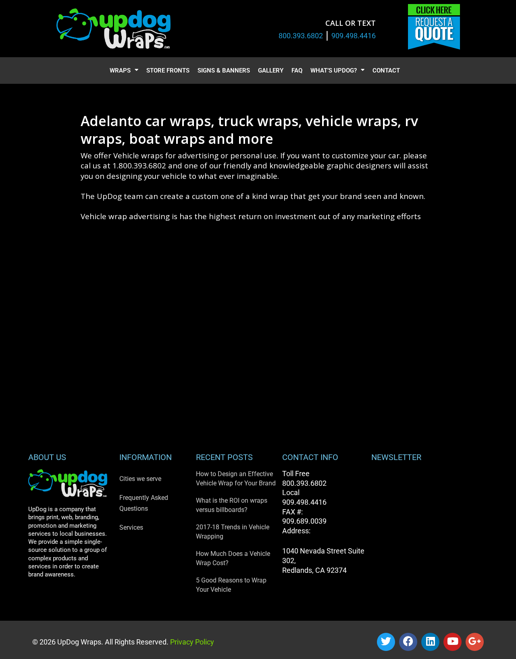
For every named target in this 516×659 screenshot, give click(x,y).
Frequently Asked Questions (143, 503)
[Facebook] (408, 642)
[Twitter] (386, 642)
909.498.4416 (353, 35)
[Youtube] (452, 642)
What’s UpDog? (333, 70)
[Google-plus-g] (475, 642)
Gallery (270, 70)
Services (131, 527)
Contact (386, 70)
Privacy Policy (191, 642)
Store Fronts (167, 70)
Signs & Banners (224, 70)
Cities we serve (140, 479)
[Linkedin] (430, 642)
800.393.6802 (301, 35)
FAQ (296, 70)
